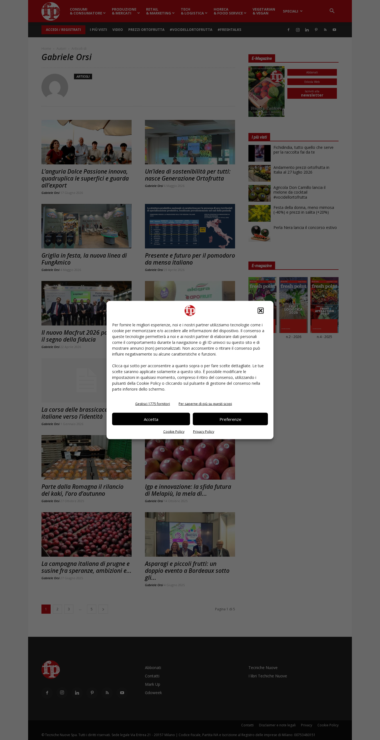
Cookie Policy (173, 431)
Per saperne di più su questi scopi (205, 403)
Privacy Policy (203, 431)
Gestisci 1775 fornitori (152, 403)
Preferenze (230, 419)
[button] (260, 311)
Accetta (151, 419)
